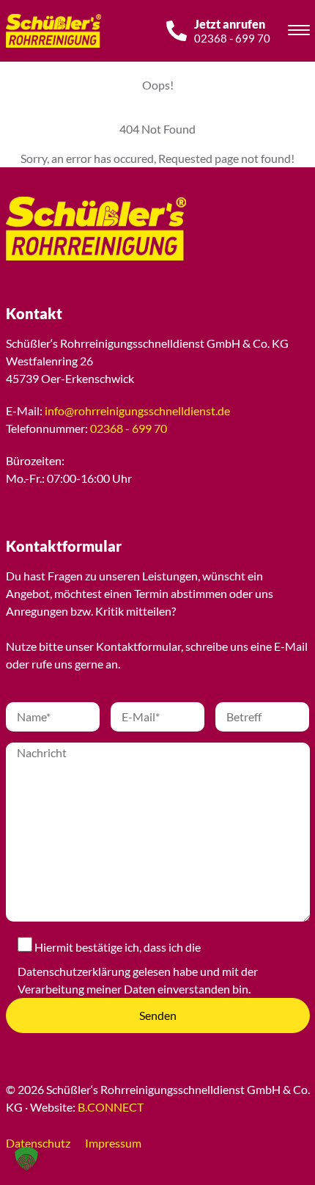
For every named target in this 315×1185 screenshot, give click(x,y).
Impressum (113, 1143)
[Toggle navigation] (299, 32)
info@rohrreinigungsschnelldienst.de (137, 411)
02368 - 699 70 (128, 428)
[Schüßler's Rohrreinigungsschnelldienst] (79, 228)
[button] (26, 1158)
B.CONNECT (111, 1107)
